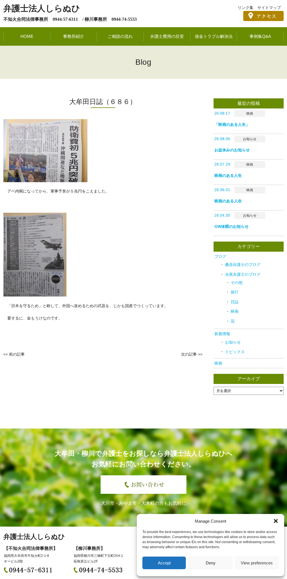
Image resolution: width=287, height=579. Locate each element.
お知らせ (233, 342)
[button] (276, 521)
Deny (211, 563)
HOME (26, 36)
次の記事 (189, 354)
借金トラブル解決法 (214, 36)
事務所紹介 (73, 36)
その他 (236, 282)
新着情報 (222, 334)
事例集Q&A (260, 36)
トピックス (235, 351)
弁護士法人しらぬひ (41, 8)
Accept (164, 563)
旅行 (235, 292)
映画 (235, 311)
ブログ (220, 256)
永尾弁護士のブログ (242, 274)
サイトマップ (269, 7)
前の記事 (17, 354)
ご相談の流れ (120, 36)
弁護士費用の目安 (167, 36)
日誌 (235, 302)
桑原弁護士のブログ (242, 264)
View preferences (257, 563)
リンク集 (245, 7)
